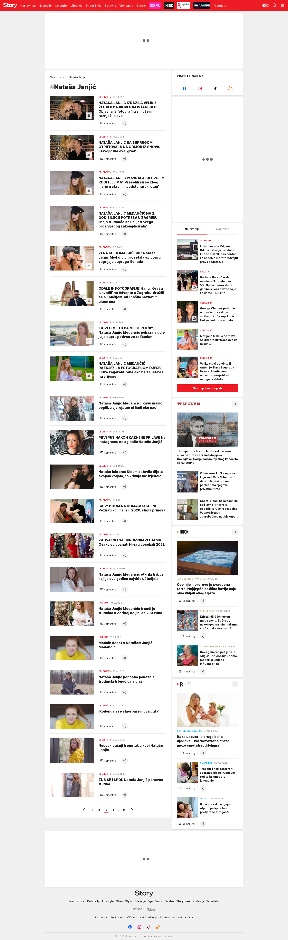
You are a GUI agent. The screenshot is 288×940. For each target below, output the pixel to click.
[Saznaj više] (235, 404)
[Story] (10, 5)
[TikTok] (215, 88)
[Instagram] (199, 88)
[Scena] (151, 909)
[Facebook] (184, 88)
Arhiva (189, 917)
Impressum (101, 917)
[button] (108, 123)
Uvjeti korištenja (148, 917)
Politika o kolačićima (123, 917)
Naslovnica (57, 77)
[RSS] (230, 88)
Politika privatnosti (171, 917)
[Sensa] (138, 909)
